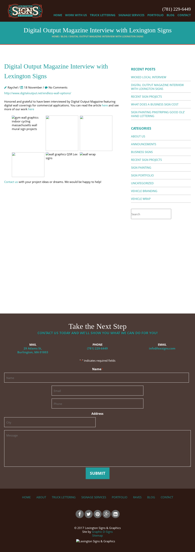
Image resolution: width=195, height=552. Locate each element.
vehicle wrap (141, 199)
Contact (184, 15)
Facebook (80, 514)
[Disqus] (62, 246)
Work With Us (76, 15)
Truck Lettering (102, 15)
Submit (97, 473)
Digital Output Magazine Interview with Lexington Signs (157, 87)
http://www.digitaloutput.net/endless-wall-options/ (37, 93)
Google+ (106, 514)
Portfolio (155, 15)
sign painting (141, 167)
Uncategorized (142, 183)
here (105, 105)
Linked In (115, 514)
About (41, 497)
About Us (138, 136)
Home (58, 15)
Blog (170, 15)
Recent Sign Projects (146, 96)
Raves (137, 497)
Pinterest (98, 514)
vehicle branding (144, 191)
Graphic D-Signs (102, 532)
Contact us (11, 182)
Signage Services (131, 15)
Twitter (89, 514)
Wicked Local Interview (148, 77)
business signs (142, 152)
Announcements (143, 144)
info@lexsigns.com (162, 348)
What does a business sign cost (154, 104)
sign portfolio (142, 175)
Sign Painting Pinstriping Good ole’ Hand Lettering (158, 114)
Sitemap (97, 535)
